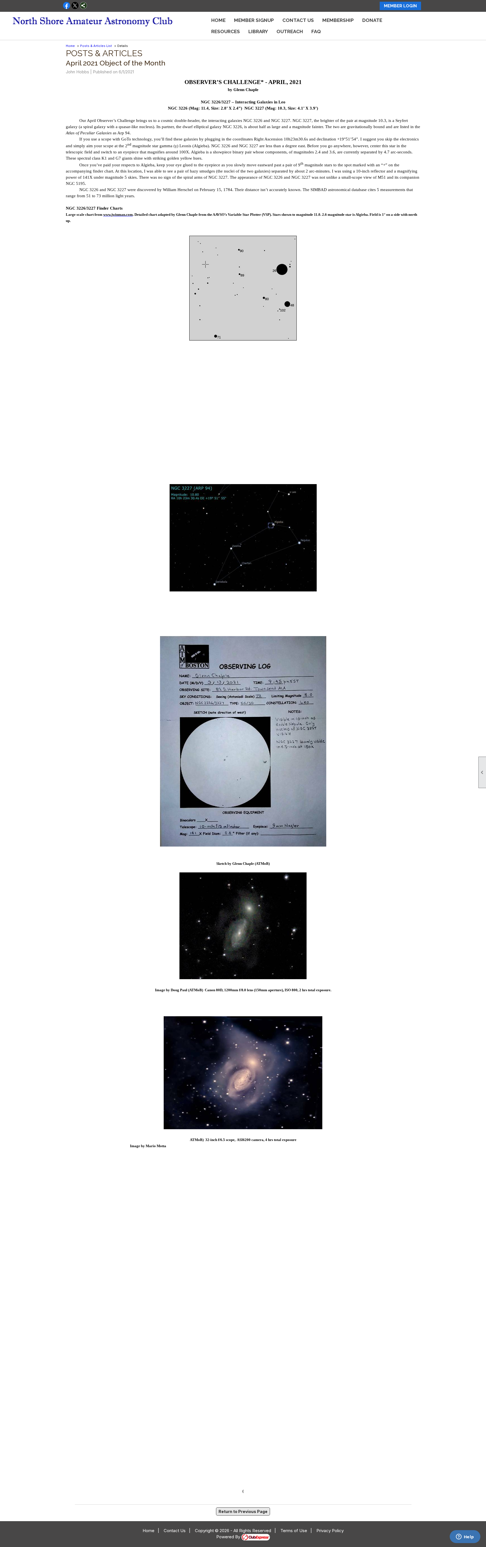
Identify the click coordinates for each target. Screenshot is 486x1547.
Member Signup (254, 20)
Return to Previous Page (243, 1511)
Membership (338, 20)
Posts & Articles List (96, 46)
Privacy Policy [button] (330, 1530)
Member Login (400, 5)
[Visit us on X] (74, 6)
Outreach (289, 31)
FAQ (316, 31)
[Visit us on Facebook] (66, 6)
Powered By (228, 1536)
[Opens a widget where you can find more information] (464, 1537)
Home (218, 20)
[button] (225, 31)
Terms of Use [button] (293, 1530)
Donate (372, 20)
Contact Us (298, 20)
